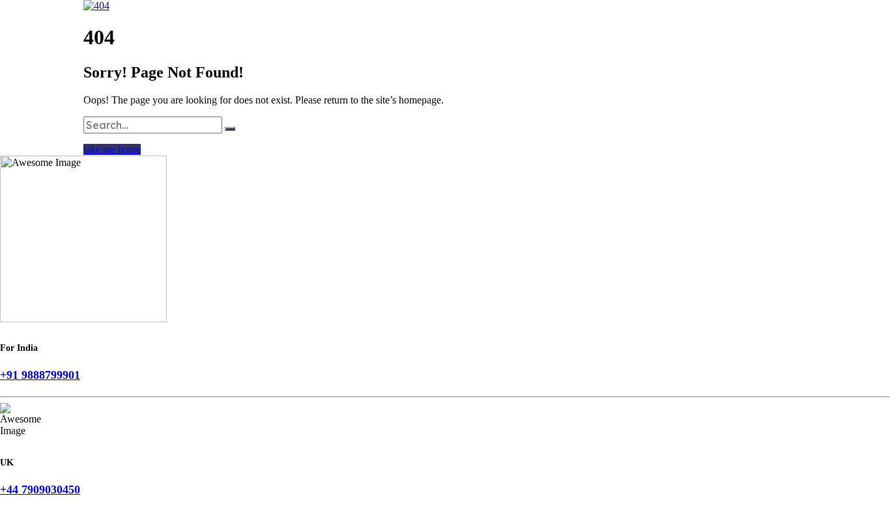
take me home (112, 149)
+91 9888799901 (40, 374)
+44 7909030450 (40, 489)
